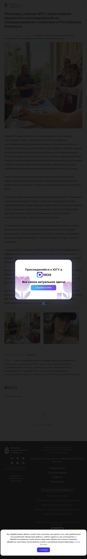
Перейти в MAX (43, 287)
